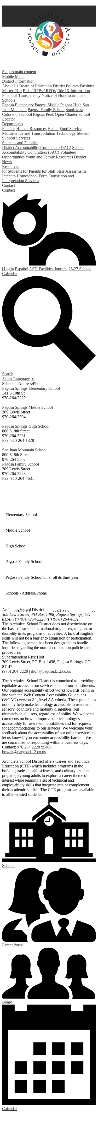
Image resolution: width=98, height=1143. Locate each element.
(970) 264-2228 (32, 619)
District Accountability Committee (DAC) (36, 147)
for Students (12, 171)
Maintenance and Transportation (28, 133)
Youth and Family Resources (49, 157)
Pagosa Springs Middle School (27, 407)
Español (21, 269)
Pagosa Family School (46, 109)
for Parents (32, 171)
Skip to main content (19, 71)
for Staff (48, 171)
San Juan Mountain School (24, 450)
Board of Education (35, 86)
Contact (8, 190)
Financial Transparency (21, 95)
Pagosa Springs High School (25, 426)
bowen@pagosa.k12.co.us (24, 752)
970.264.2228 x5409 (34, 747)
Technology (66, 133)
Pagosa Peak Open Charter (55, 114)
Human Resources (31, 128)
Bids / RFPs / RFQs (39, 90)
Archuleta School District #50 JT (49, 35)
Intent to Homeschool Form (25, 176)
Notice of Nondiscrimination (65, 95)
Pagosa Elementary (18, 105)
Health (53, 128)
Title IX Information (73, 90)
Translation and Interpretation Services (38, 178)
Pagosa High (71, 105)
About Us (10, 86)
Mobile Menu (13, 76)
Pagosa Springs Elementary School (31, 388)
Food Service (71, 128)
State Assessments (71, 171)
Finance (8, 128)
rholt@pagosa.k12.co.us (51, 671)
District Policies (66, 86)
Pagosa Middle (47, 105)
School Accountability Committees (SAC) (43, 149)
